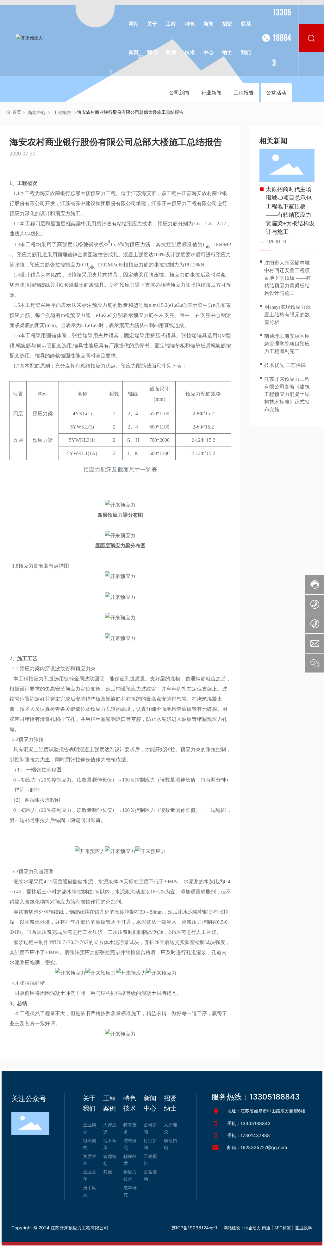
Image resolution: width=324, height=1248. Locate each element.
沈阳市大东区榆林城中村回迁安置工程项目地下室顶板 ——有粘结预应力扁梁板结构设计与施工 (287, 278)
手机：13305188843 (249, 1123)
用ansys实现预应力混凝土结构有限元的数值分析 (287, 314)
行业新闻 (211, 92)
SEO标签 (282, 1227)
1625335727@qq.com (263, 1147)
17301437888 (255, 1135)
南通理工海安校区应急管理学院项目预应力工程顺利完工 (287, 343)
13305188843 (281, 38)
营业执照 (304, 1227)
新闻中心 (37, 112)
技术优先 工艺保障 (285, 365)
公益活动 (276, 92)
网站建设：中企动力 (242, 1227)
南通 (266, 1227)
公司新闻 (179, 92)
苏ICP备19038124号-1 (194, 1227)
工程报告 (244, 92)
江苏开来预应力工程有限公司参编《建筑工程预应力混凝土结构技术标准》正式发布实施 (287, 394)
